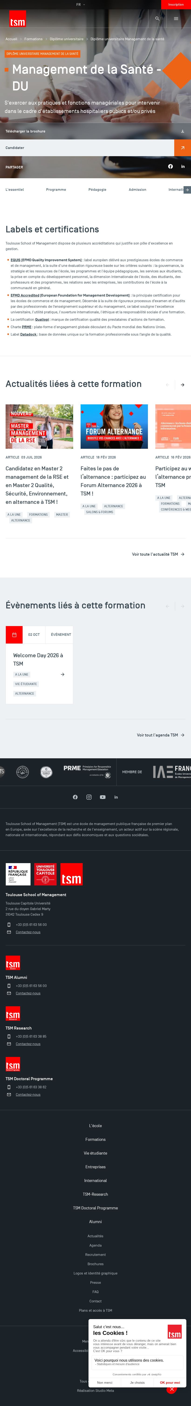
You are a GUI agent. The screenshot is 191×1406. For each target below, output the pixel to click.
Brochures (96, 1264)
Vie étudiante (95, 1153)
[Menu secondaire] (176, 18)
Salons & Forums (99, 512)
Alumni (95, 1221)
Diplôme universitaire (66, 39)
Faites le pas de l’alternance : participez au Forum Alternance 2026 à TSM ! (113, 481)
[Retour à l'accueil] (17, 18)
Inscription (176, 5)
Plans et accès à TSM (95, 1310)
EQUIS (15, 260)
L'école (95, 1125)
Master (62, 515)
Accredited (30, 295)
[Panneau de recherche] (157, 18)
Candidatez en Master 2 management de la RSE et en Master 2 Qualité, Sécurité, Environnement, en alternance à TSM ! (37, 485)
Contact (95, 1301)
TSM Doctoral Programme (95, 1208)
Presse (95, 1283)
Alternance (20, 520)
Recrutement (95, 1255)
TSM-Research (95, 1194)
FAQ (95, 1292)
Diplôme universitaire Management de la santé (127, 39)
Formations (33, 39)
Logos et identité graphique (95, 1273)
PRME (26, 327)
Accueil (11, 39)
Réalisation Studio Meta (95, 1391)
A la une (14, 515)
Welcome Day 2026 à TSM (38, 659)
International (95, 1180)
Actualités (95, 1236)
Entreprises (95, 1167)
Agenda (95, 1245)
